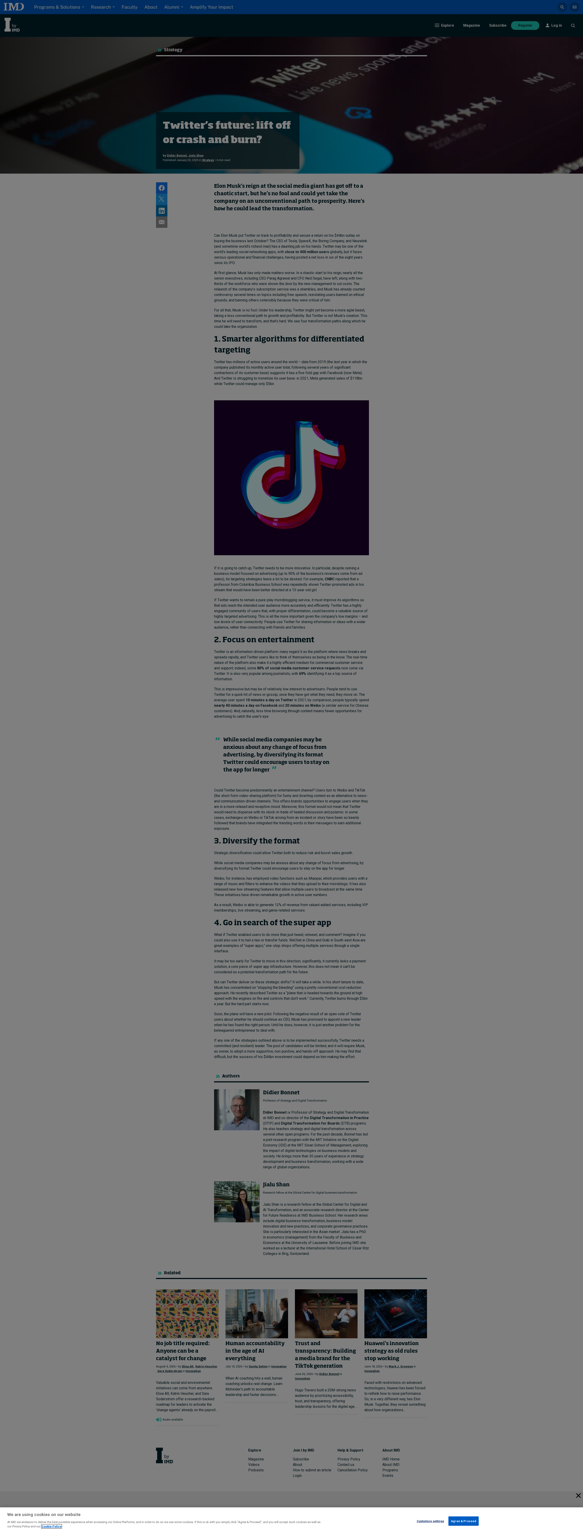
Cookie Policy (51, 1526)
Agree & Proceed (463, 1521)
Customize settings (430, 1521)
